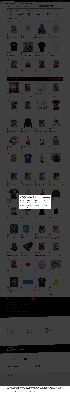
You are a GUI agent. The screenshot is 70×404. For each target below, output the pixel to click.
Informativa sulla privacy (42, 391)
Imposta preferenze (46, 401)
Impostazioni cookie (20, 391)
